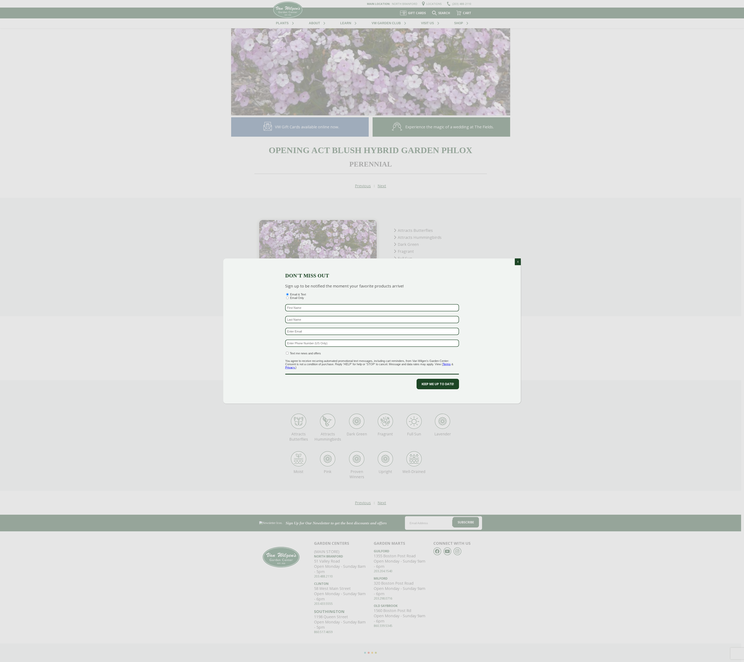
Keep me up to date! (438, 384)
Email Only (297, 297)
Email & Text (298, 294)
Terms (447, 364)
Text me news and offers (305, 353)
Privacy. (290, 367)
